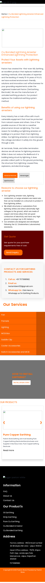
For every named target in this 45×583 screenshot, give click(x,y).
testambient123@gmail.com (20, 286)
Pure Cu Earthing (11, 521)
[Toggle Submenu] (40, 315)
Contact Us (8, 500)
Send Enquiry (12, 252)
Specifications (9, 181)
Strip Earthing (9, 517)
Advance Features (10, 176)
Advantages (24, 176)
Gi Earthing (8, 512)
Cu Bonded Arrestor (13, 526)
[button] (40, 3)
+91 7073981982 (23, 279)
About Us (7, 495)
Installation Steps (21, 382)
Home (4, 14)
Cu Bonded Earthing (12, 530)
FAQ (5, 491)
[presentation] (4, 422)
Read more (8, 450)
